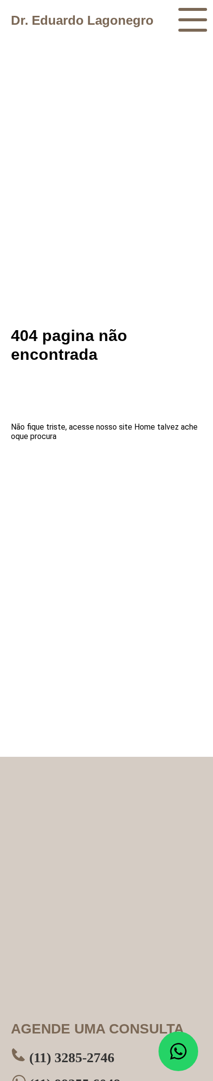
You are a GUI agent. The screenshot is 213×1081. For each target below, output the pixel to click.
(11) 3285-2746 (70, 1057)
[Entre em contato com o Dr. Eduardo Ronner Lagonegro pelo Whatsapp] (178, 1051)
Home (144, 427)
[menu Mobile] (192, 20)
